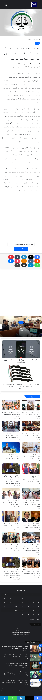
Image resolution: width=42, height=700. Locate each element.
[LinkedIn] (24, 257)
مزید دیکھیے (21, 690)
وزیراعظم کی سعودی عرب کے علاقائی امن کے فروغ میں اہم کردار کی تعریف (31, 456)
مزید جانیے (21, 636)
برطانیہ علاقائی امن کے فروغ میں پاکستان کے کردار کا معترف (31, 435)
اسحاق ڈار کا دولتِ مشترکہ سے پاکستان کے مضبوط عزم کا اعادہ (11, 525)
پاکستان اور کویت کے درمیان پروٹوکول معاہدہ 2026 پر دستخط (11, 414)
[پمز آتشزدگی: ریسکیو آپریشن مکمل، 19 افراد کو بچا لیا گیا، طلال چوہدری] (11, 493)
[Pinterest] (11, 257)
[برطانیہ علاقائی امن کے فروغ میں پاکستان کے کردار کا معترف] (31, 426)
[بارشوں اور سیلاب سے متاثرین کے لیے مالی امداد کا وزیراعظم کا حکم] (35, 648)
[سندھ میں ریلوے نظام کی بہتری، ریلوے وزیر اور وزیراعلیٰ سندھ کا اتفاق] (11, 426)
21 (28, 610)
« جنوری (38, 619)
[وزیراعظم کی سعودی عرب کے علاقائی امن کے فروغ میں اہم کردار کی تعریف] (31, 447)
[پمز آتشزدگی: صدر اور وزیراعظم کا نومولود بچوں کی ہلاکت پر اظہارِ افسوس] (31, 516)
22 (22, 610)
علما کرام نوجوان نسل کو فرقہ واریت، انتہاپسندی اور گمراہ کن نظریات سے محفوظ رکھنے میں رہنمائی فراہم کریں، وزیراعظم (12, 479)
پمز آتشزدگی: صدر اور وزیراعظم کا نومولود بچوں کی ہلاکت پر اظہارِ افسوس (31, 525)
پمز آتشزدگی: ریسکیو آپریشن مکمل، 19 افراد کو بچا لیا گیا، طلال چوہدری (11, 502)
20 (33, 610)
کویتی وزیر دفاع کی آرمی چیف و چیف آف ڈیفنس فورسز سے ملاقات (31, 414)
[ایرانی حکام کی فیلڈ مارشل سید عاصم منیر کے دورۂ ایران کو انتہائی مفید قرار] (11, 537)
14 (28, 606)
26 (38, 614)
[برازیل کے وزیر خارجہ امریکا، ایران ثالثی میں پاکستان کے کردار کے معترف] (35, 657)
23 (16, 610)
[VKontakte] (31, 261)
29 (22, 614)
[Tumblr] (17, 257)
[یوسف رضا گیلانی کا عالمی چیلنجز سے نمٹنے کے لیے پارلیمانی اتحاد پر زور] (11, 447)
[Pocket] (17, 261)
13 (33, 606)
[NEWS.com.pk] (34, 4)
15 (22, 606)
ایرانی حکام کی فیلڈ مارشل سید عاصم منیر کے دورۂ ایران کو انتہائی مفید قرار (11, 546)
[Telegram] (31, 265)
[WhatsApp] (37, 265)
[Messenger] (11, 261)
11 (4, 602)
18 (4, 606)
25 (4, 610)
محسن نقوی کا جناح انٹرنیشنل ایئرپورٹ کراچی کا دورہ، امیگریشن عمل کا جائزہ (21, 328)
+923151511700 (24, 634)
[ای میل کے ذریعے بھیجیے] (24, 265)
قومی (29, 39)
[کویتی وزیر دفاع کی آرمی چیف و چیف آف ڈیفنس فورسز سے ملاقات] (31, 405)
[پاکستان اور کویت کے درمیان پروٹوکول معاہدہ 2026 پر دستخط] (11, 405)
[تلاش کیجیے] (40, 5)
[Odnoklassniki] (24, 261)
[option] (21, 326)
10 (10, 602)
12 (38, 606)
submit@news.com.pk (23, 632)
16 (16, 606)
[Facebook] (37, 257)
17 (10, 606)
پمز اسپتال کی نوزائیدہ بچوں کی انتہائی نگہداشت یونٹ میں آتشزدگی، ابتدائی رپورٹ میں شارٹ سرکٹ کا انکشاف (31, 548)
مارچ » (32, 619)
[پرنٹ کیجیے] (17, 265)
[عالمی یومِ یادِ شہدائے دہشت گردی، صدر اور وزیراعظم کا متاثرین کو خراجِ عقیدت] (35, 683)
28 (28, 614)
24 (10, 610)
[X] (31, 257)
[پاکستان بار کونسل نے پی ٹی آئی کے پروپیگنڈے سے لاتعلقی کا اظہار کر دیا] (35, 665)
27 (33, 614)
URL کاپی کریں (21, 248)
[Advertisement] (21, 215)
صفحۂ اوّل (36, 39)
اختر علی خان (34, 64)
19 (38, 610)
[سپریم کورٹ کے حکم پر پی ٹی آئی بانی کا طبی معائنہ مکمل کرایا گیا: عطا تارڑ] (35, 674)
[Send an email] (30, 64)
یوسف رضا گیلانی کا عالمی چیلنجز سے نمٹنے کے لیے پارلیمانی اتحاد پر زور (12, 456)
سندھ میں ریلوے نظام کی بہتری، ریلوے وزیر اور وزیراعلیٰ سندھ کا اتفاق (12, 435)
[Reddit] (37, 261)
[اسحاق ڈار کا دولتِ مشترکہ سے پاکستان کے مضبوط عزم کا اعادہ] (11, 516)
